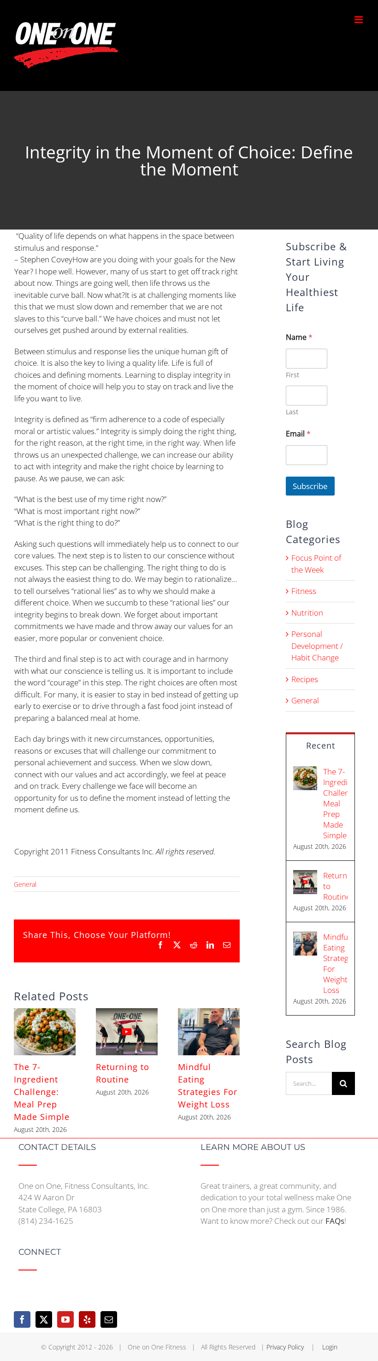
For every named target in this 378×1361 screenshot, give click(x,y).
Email (298, 433)
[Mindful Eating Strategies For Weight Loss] (209, 1013)
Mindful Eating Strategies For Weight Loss (335, 963)
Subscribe (310, 486)
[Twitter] (43, 1319)
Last (292, 412)
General (25, 884)
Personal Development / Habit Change (317, 646)
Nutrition (307, 612)
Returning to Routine (335, 886)
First (292, 375)
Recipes (304, 679)
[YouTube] (65, 1319)
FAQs (334, 1221)
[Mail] (108, 1319)
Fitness (303, 591)
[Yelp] (87, 1319)
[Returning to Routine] (127, 1013)
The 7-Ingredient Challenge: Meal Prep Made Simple (42, 1091)
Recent (320, 745)
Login (329, 1347)
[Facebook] (22, 1319)
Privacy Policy (286, 1347)
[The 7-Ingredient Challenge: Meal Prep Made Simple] (45, 1013)
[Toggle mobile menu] (359, 19)
